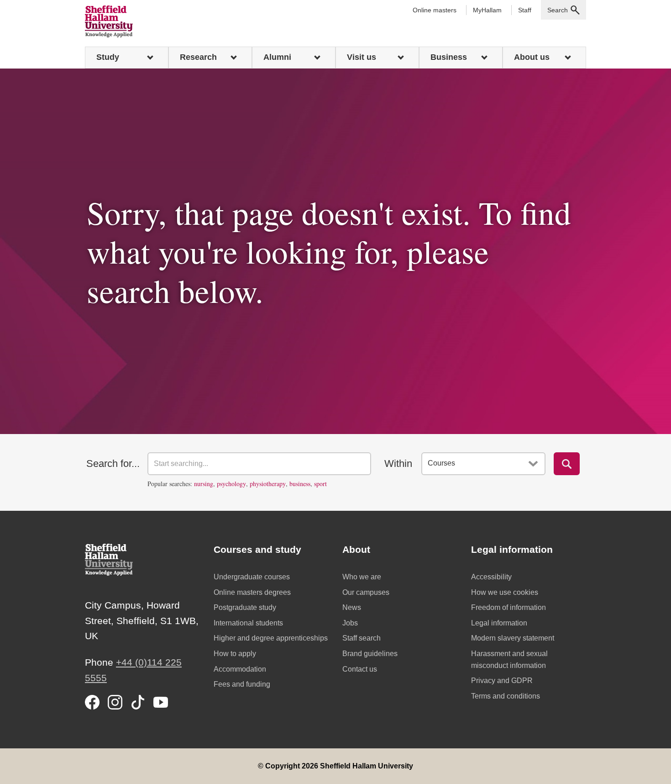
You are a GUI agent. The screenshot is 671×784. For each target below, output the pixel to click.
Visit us (361, 57)
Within (398, 463)
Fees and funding (242, 684)
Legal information (499, 623)
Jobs (350, 623)
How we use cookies (504, 592)
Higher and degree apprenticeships (271, 638)
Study (107, 57)
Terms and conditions (505, 696)
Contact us (359, 669)
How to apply (235, 653)
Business (448, 57)
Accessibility (491, 577)
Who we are (361, 577)
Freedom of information (508, 607)
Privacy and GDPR (502, 680)
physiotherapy (268, 483)
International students (248, 623)
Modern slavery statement (512, 638)
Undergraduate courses (252, 577)
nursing (203, 483)
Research (198, 57)
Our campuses (365, 592)
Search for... (113, 463)
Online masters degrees (252, 592)
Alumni (277, 57)
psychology (231, 483)
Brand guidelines (370, 653)
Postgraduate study (245, 607)
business (299, 483)
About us (532, 57)
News (351, 607)
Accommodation (240, 669)
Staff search (361, 638)
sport (320, 483)
